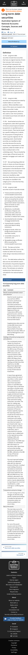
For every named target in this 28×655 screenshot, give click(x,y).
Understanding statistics (14, 594)
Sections (14, 46)
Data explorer (14, 587)
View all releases (13, 41)
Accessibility (14, 650)
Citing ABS (14, 607)
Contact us (14, 612)
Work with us (14, 603)
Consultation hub (14, 610)
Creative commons (14, 640)
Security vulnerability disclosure (14, 614)
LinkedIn (14, 634)
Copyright (14, 643)
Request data (14, 592)
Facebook (15, 627)
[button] (4, 3)
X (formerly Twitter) (14, 631)
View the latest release (14, 11)
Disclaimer (14, 645)
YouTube (15, 636)
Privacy (14, 647)
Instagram (15, 629)
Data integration (14, 589)
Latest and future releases (14, 575)
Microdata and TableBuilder (14, 585)
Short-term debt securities (12, 547)
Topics (14, 578)
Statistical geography (14, 582)
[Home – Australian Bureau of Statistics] (14, 565)
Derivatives (20, 554)
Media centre (14, 605)
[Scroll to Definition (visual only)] (12, 53)
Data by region (14, 580)
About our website (14, 600)
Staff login (14, 652)
